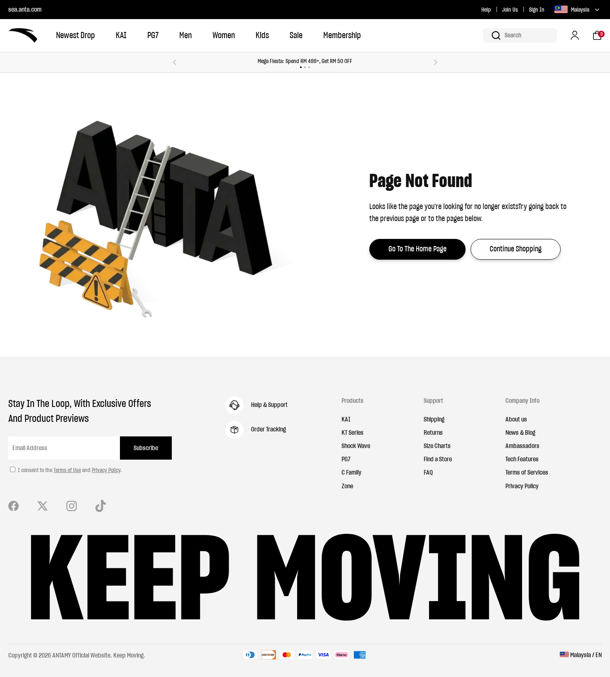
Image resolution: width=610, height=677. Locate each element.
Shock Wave (356, 445)
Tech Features (522, 459)
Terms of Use (67, 470)
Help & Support (269, 404)
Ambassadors (522, 445)
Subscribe (146, 447)
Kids (262, 35)
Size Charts (437, 445)
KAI (121, 35)
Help (486, 9)
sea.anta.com (24, 9)
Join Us (510, 9)
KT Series (353, 432)
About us (516, 419)
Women (223, 35)
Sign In (536, 9)
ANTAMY (61, 655)
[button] (520, 35)
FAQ (428, 472)
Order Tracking (268, 429)
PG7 (153, 35)
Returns (433, 432)
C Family (351, 472)
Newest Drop (75, 35)
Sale (296, 35)
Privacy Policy (106, 470)
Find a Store (438, 459)
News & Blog (520, 432)
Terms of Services (526, 472)
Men (185, 35)
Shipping (434, 419)
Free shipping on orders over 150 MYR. (408, 61)
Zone (347, 486)
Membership (342, 35)
